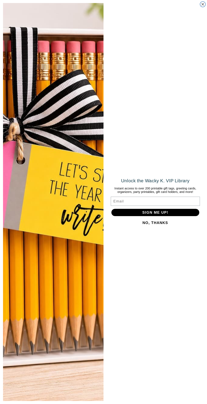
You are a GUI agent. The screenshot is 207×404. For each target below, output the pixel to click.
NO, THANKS (155, 223)
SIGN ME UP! (155, 212)
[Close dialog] (202, 4)
